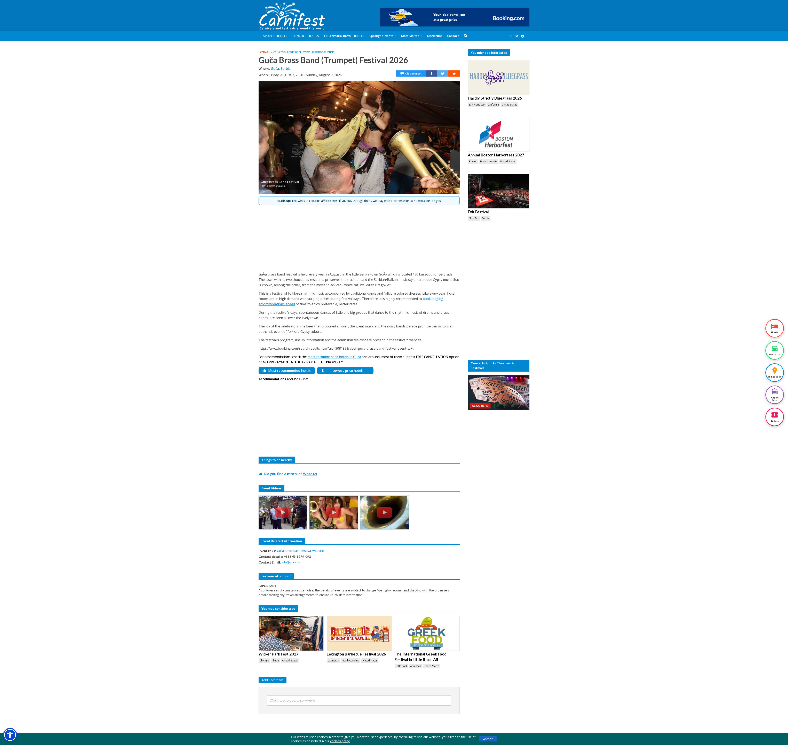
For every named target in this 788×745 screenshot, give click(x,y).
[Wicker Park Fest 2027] (291, 633)
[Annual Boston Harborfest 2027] (498, 134)
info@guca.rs (291, 562)
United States (290, 660)
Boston (473, 161)
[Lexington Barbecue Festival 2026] (359, 633)
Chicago (264, 660)
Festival (264, 52)
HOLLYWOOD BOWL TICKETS (344, 36)
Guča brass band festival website (300, 551)
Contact (453, 36)
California (493, 104)
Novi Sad (474, 218)
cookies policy (340, 741)
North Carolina (350, 660)
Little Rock (401, 666)
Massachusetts (488, 161)
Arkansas (415, 666)
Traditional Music (323, 52)
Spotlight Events (381, 36)
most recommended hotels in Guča (334, 357)
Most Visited (410, 36)
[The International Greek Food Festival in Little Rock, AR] (427, 633)
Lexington (333, 660)
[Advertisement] (359, 236)
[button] (10, 735)
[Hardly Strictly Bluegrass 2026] (498, 77)
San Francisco (477, 104)
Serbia (281, 52)
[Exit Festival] (498, 191)
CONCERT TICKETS (305, 36)
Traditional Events (298, 52)
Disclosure (434, 36)
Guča (273, 52)
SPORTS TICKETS (275, 36)
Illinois (275, 660)
